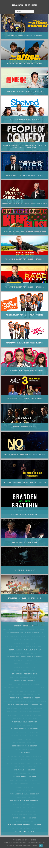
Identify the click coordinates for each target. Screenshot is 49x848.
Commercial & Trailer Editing (15, 843)
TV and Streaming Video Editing (24, 840)
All (40, 846)
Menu (19, 11)
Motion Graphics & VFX (36, 843)
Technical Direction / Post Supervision (22, 846)
